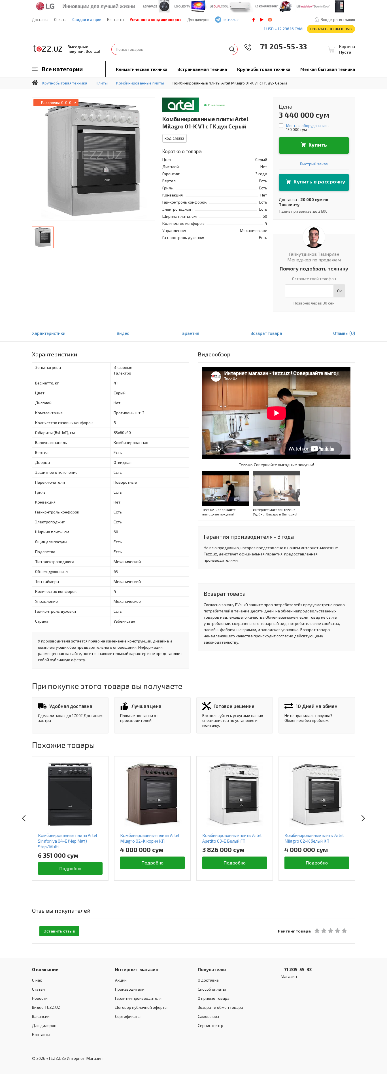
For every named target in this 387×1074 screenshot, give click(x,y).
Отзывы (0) (344, 333)
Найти (232, 49)
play (261, 20)
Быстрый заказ (314, 163)
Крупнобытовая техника (263, 69)
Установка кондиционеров (156, 19)
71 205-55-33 (279, 46)
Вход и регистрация (338, 19)
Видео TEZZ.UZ (46, 1007)
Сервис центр (210, 1025)
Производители (129, 989)
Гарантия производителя (138, 998)
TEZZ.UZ (47, 48)
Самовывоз (208, 1016)
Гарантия (189, 333)
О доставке (208, 980)
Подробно (70, 868)
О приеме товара (213, 998)
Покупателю (212, 969)
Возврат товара (266, 333)
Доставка (40, 19)
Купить (318, 144)
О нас (37, 980)
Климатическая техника (141, 69)
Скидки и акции (86, 19)
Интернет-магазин (136, 969)
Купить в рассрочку (319, 181)
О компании (45, 969)
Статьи (38, 989)
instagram (270, 20)
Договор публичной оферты (141, 1007)
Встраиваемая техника (202, 69)
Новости (40, 998)
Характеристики (48, 333)
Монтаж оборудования (306, 125)
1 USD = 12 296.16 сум (283, 28)
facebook (253, 20)
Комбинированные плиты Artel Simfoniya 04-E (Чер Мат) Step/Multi (67, 841)
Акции (121, 980)
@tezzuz (231, 19)
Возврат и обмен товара (220, 1007)
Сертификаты (128, 1016)
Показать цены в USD (331, 29)
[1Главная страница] (35, 82)
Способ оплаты (212, 989)
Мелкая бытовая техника (327, 69)
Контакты (115, 19)
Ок (339, 290)
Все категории (62, 68)
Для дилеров (198, 19)
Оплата (60, 19)
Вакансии (41, 1016)
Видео (123, 333)
